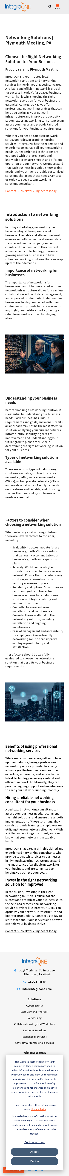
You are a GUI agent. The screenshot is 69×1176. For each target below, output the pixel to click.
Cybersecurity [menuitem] (34, 1005)
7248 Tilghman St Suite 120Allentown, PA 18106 (37, 972)
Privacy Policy (38, 1109)
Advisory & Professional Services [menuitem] (34, 1043)
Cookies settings (34, 1142)
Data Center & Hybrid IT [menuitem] (34, 1012)
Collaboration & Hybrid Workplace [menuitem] (34, 1024)
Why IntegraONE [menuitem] (34, 1052)
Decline (34, 1161)
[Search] (50, 7)
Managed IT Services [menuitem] (34, 1036)
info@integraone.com (37, 989)
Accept (34, 1151)
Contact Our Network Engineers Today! (31, 191)
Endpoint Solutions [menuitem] (34, 1030)
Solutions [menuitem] (34, 999)
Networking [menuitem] (34, 1018)
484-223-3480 (37, 981)
